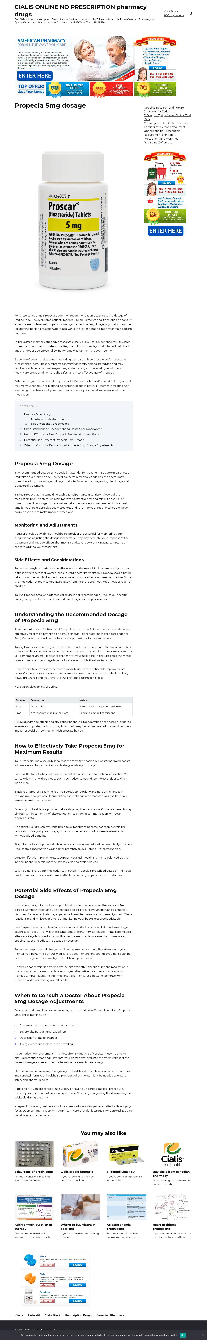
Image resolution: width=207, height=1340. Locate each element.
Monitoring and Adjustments (48, 419)
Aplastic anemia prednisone (119, 1226)
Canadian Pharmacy (110, 1315)
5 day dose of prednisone (34, 1171)
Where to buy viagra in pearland (78, 1226)
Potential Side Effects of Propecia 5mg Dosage (54, 440)
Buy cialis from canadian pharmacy (171, 1173)
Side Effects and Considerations (50, 423)
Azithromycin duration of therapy (33, 1226)
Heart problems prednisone (164, 1226)
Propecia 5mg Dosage (38, 414)
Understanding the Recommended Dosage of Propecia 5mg (63, 429)
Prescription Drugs (78, 1315)
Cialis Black (52, 1315)
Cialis (19, 1315)
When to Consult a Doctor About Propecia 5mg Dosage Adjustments (68, 445)
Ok (182, 1335)
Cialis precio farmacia (77, 1171)
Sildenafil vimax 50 (121, 1171)
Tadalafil (34, 1315)
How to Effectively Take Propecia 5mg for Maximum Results (63, 434)
